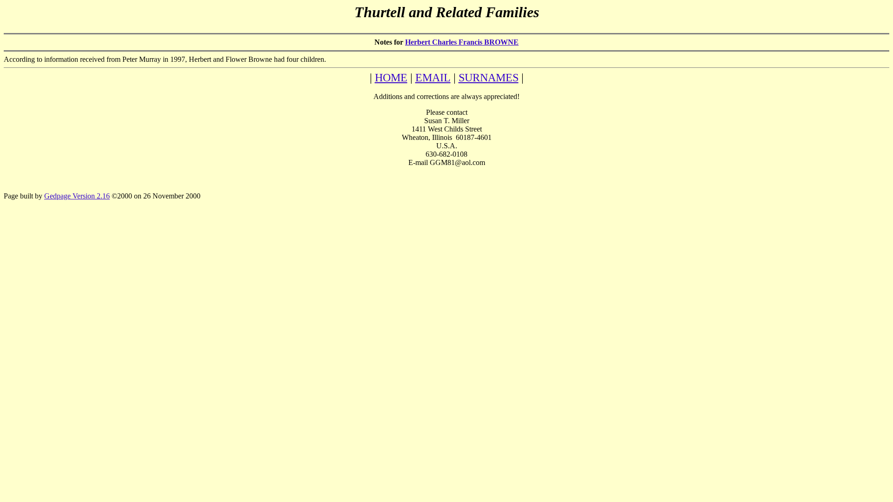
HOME (391, 78)
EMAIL (433, 78)
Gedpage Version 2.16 (77, 196)
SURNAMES (489, 78)
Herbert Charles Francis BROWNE (462, 42)
